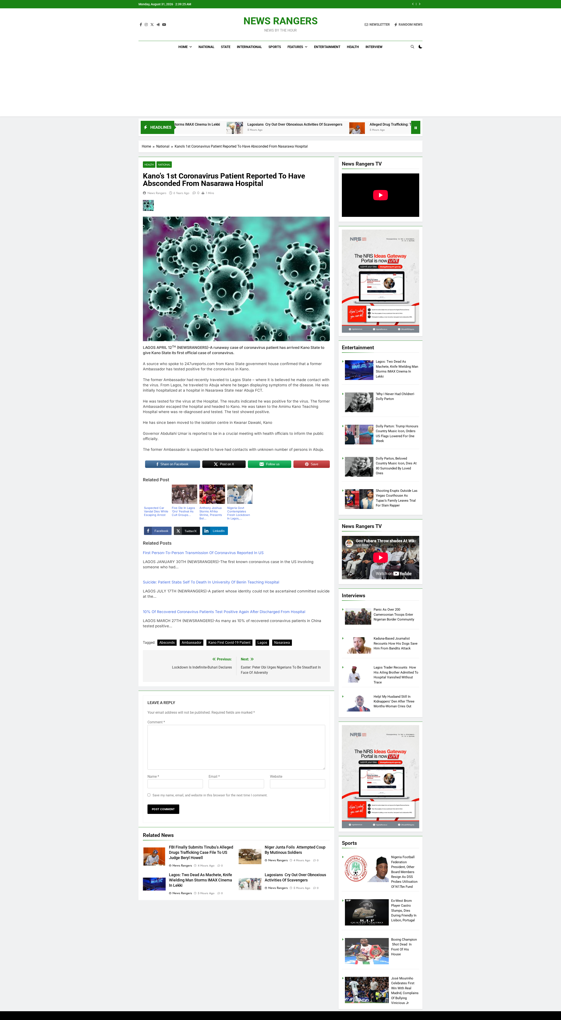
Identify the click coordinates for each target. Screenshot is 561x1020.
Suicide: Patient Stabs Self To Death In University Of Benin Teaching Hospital (211, 582)
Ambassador (191, 642)
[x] (152, 24)
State (225, 47)
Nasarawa (282, 642)
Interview (374, 47)
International (249, 47)
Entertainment (327, 47)
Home (183, 47)
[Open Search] (412, 46)
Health (353, 47)
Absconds (167, 642)
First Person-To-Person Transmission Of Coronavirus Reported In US (203, 553)
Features (295, 47)
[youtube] (164, 24)
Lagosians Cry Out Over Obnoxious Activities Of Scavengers (219, 124)
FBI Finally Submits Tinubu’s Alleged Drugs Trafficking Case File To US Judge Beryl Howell (345, 4)
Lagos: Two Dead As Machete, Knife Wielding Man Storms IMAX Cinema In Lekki (200, 880)
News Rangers (156, 193)
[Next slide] (420, 4)
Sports (274, 47)
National (206, 47)
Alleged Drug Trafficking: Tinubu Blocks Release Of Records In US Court (352, 124)
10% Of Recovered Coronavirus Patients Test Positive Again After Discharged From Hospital (224, 612)
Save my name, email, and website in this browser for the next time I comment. (210, 795)
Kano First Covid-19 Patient (229, 642)
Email (214, 776)
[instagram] (146, 24)
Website (276, 776)
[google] (158, 24)
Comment (156, 722)
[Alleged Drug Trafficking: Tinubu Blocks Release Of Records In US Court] (282, 130)
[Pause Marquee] (415, 127)
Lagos (262, 642)
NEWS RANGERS (280, 21)
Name (153, 776)
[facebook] (140, 24)
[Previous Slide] (413, 4)
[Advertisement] (280, 85)
